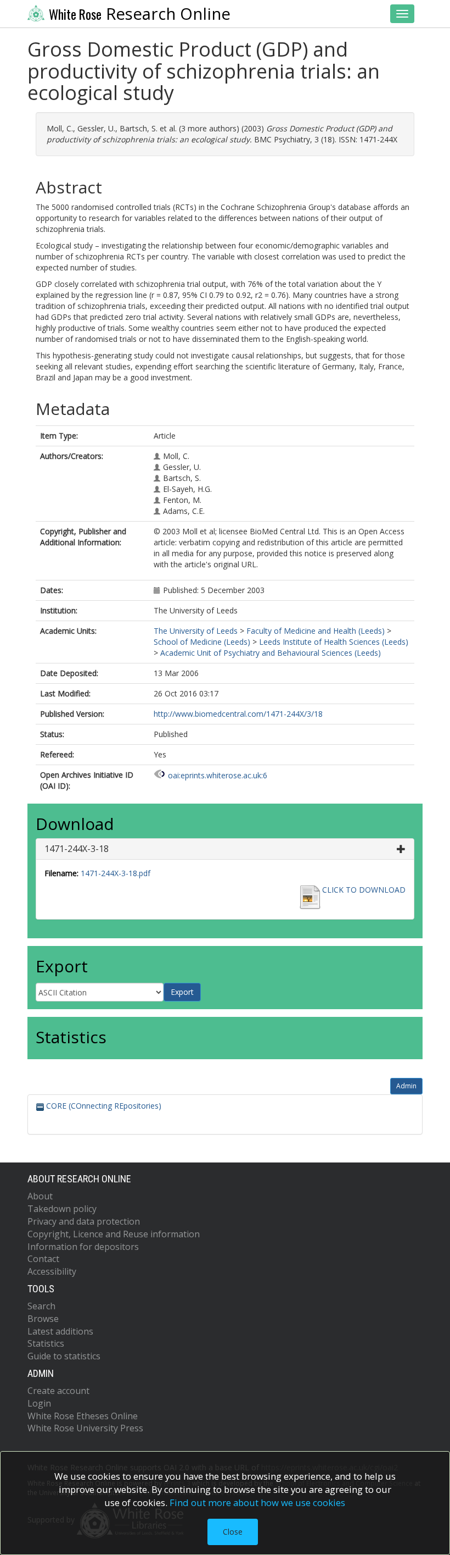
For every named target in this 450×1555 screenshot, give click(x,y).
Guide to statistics (63, 1356)
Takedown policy (62, 1209)
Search (41, 1306)
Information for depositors (83, 1247)
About (40, 1196)
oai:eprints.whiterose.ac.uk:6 (217, 775)
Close (233, 1531)
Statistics (45, 1343)
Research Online (139, 14)
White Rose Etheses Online (82, 1416)
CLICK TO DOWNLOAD (364, 889)
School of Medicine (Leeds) (202, 642)
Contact (43, 1259)
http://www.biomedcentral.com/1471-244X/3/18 (238, 714)
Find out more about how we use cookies (257, 1502)
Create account (58, 1391)
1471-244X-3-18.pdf (115, 873)
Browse (43, 1319)
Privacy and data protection (83, 1221)
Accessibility (51, 1271)
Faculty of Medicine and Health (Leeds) (315, 631)
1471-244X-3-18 (76, 849)
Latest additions (60, 1331)
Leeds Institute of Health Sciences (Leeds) (333, 642)
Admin (406, 1086)
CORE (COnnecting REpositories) (102, 1105)
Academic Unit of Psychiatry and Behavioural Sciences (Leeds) (270, 653)
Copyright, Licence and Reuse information (113, 1234)
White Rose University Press (85, 1428)
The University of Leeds (196, 631)
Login (39, 1403)
